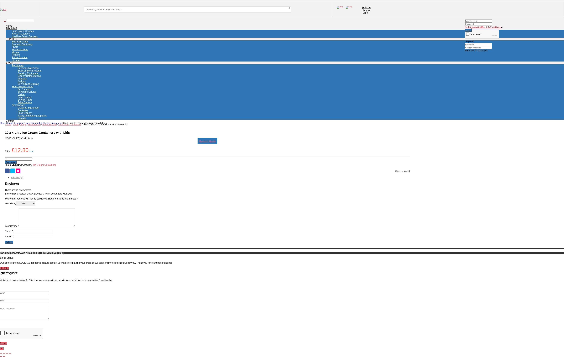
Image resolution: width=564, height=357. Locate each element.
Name (9, 231)
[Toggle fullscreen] (4, 353)
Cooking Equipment (28, 73)
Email (8, 236)
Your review (12, 226)
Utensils (22, 118)
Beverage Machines (28, 68)
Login (365, 13)
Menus (15, 52)
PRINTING (11, 39)
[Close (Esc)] (10, 353)
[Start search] (5, 21)
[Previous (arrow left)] (1, 356)
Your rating (10, 203)
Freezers (22, 78)
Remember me (495, 27)
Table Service (25, 102)
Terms (60, 253)
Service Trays (25, 99)
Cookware (23, 110)
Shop (9, 123)
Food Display (25, 97)
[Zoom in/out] (1, 353)
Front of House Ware (22, 86)
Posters (16, 55)
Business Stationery (22, 44)
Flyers (15, 47)
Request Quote (207, 141)
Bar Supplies (24, 89)
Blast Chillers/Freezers (29, 70)
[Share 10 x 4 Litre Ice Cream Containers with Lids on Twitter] (12, 171)
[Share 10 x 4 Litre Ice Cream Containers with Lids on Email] (18, 171)
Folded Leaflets (20, 49)
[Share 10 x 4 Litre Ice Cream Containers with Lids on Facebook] (7, 171)
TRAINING (11, 28)
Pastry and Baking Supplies (32, 115)
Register (366, 10)
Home (9, 26)
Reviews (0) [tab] (17, 177)
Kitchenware (18, 105)
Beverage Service (27, 92)
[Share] (7, 353)
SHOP (9, 63)
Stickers (16, 60)
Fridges (22, 81)
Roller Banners (19, 57)
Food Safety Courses (23, 31)
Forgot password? (474, 27)
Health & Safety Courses (24, 36)
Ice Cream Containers (50, 123)
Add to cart (10, 162)
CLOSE (4, 268)
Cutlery (21, 94)
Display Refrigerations (29, 76)
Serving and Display (28, 84)
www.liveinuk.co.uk (29, 253)
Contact (10, 121)
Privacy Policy (48, 253)
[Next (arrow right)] (4, 356)
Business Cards (20, 41)
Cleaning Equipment (28, 107)
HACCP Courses (21, 33)
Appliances (18, 65)
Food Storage (32, 123)
